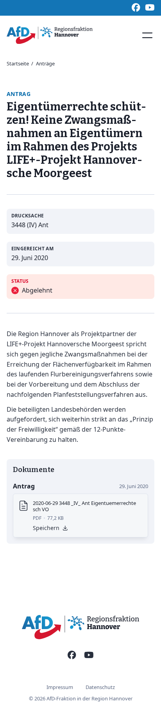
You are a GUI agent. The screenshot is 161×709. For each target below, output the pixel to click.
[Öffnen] (147, 35)
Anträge (45, 63)
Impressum (60, 687)
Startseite (18, 63)
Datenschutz (100, 687)
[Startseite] (50, 35)
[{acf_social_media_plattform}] (72, 655)
